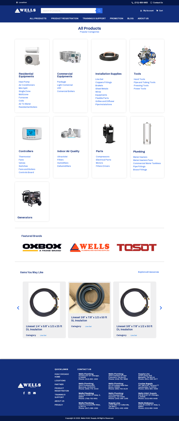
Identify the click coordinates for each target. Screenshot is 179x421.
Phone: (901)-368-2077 (148, 379)
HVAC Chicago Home (62, 375)
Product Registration (62, 389)
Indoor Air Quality (68, 151)
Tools (137, 73)
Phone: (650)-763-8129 (118, 389)
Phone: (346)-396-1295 (118, 398)
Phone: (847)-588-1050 (88, 408)
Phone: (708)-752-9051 (88, 398)
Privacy (59, 405)
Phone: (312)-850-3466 (148, 408)
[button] (18, 308)
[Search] (99, 10)
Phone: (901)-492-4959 (118, 408)
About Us (59, 401)
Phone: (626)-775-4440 (88, 389)
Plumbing (139, 151)
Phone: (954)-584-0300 (148, 389)
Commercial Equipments (64, 75)
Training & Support (60, 396)
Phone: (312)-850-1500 (88, 379)
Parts (99, 151)
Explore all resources (148, 272)
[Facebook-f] (24, 393)
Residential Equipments (26, 75)
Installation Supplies (108, 73)
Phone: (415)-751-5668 (118, 379)
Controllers (26, 151)
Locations (60, 381)
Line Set (43, 335)
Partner (59, 384)
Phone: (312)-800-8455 (148, 398)
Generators (24, 217)
